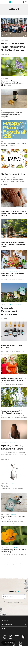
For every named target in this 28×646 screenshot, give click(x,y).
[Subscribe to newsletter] (24, 596)
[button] (26, 2)
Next (16, 564)
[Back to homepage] (13, 2)
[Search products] (23, 2)
